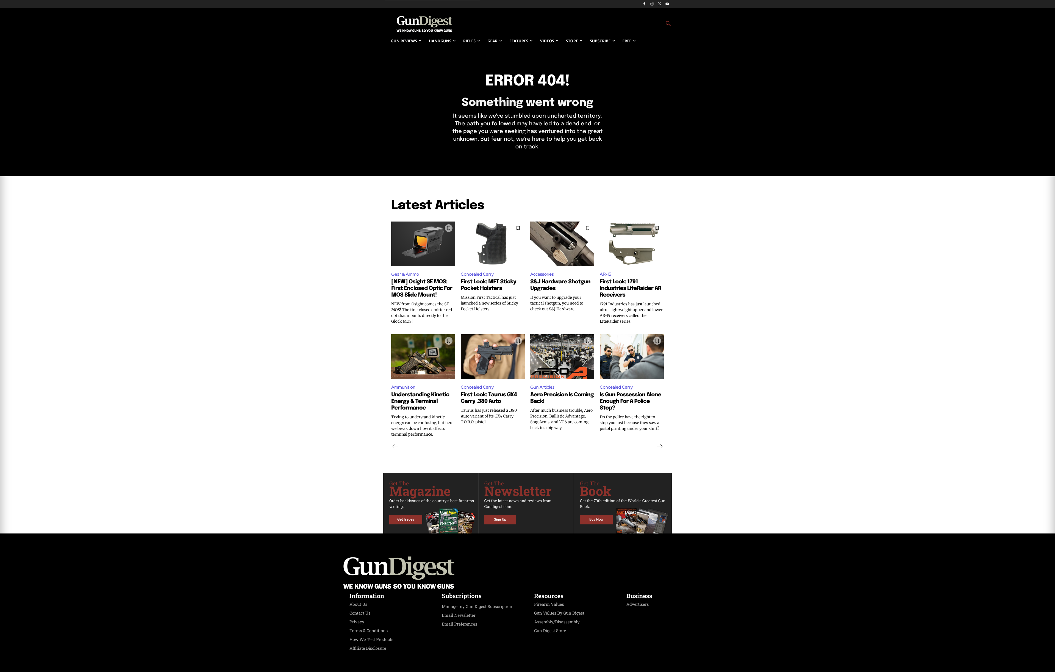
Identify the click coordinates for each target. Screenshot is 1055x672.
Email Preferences (459, 624)
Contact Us (359, 613)
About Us (358, 604)
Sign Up (500, 520)
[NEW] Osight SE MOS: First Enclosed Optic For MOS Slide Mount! (421, 288)
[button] (572, 24)
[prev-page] (395, 447)
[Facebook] (644, 4)
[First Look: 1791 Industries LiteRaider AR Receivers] (632, 244)
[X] (659, 4)
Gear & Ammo (405, 274)
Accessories (542, 274)
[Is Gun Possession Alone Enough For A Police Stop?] (632, 356)
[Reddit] (652, 4)
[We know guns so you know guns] (424, 24)
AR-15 (605, 274)
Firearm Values (549, 604)
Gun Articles (542, 387)
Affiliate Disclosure (367, 648)
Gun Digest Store (550, 631)
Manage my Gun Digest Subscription (477, 606)
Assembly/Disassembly (557, 622)
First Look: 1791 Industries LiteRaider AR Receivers (630, 288)
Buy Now (596, 520)
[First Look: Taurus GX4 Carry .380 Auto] (493, 356)
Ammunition (403, 387)
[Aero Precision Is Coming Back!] (562, 356)
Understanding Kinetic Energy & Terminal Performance (420, 401)
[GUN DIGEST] (527, 572)
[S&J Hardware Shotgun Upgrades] (562, 244)
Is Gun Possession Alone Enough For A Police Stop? (630, 401)
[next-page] (659, 447)
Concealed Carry (477, 274)
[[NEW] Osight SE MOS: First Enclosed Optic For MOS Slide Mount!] (423, 244)
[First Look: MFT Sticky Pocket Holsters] (493, 244)
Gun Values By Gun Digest (559, 613)
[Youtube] (667, 4)
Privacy (356, 622)
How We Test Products (371, 639)
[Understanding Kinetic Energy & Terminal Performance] (423, 356)
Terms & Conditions (368, 631)
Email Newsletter (459, 615)
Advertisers (637, 604)
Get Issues (405, 520)
